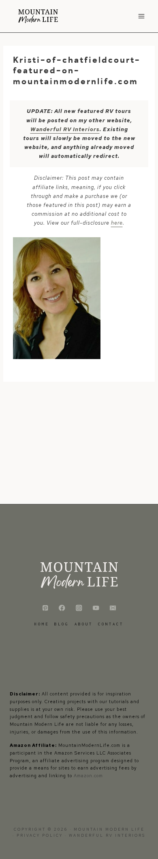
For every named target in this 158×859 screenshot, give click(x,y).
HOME (41, 624)
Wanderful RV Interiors (65, 129)
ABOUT (84, 624)
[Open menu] (141, 16)
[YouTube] (96, 608)
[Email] (113, 608)
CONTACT (111, 624)
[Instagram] (79, 608)
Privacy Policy (41, 835)
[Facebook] (62, 608)
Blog (61, 624)
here (117, 222)
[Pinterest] (45, 608)
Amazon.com (88, 775)
